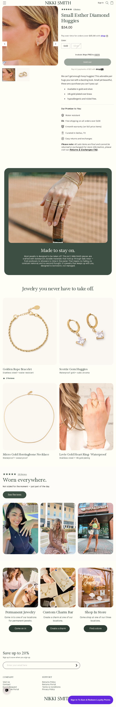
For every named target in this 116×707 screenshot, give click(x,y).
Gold (66, 46)
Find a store (96, 629)
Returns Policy (49, 682)
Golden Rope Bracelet (17, 369)
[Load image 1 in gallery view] (8, 74)
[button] (107, 2)
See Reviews (14, 495)
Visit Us (6, 682)
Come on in (20, 629)
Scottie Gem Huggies (73, 369)
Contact (6, 685)
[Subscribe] (76, 665)
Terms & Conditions (51, 687)
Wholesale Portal (11, 689)
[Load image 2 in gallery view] (23, 74)
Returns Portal (49, 685)
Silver (77, 47)
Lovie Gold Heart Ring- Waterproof (82, 454)
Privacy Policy (48, 689)
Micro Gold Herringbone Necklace (26, 454)
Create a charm (58, 629)
